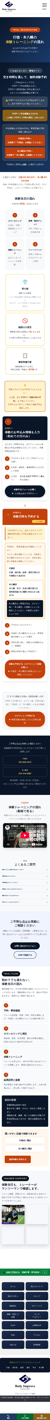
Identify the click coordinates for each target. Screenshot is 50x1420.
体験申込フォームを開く (25, 491)
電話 (8, 1418)
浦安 (28, 1367)
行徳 (8, 1367)
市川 (34, 1367)
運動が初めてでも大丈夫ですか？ (10, 895)
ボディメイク (37, 1306)
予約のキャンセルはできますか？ (10, 902)
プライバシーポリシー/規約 (25, 1393)
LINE (24, 164)
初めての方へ (13, 1296)
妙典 (22, 1367)
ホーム (13, 1286)
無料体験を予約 (42, 1418)
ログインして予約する (25, 719)
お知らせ (13, 1344)
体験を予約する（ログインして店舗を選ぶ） (25, 669)
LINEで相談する (25, 954)
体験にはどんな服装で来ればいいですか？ (13, 869)
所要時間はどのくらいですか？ (10, 882)
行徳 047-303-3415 (26, 177)
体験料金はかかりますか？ (9, 876)
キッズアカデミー (37, 1315)
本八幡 (41, 1367)
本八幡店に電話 (25, 1148)
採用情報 (36, 1344)
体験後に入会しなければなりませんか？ (12, 889)
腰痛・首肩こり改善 (13, 1315)
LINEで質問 (25, 1418)
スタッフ (36, 1296)
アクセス (36, 1335)
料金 (13, 1335)
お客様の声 (37, 1325)
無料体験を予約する (17, 1159)
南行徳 (14, 1367)
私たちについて (37, 1286)
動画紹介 (13, 1306)
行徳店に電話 (25, 1140)
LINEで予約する (13, 1272)
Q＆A (13, 1325)
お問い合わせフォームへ (25, 945)
